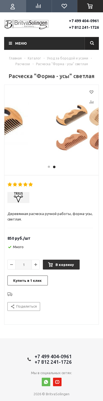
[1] (10, 184)
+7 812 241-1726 (84, 27)
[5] (31, 184)
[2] (15, 184)
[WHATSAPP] (46, 382)
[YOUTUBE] (57, 382)
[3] (20, 184)
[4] (25, 184)
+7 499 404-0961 (84, 21)
